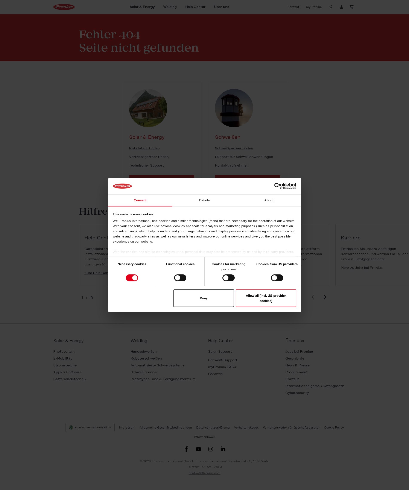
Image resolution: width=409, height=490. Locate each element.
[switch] (180, 277)
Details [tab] (204, 200)
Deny (204, 298)
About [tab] (269, 200)
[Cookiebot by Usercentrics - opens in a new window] (277, 186)
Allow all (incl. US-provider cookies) (266, 298)
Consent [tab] (140, 200)
